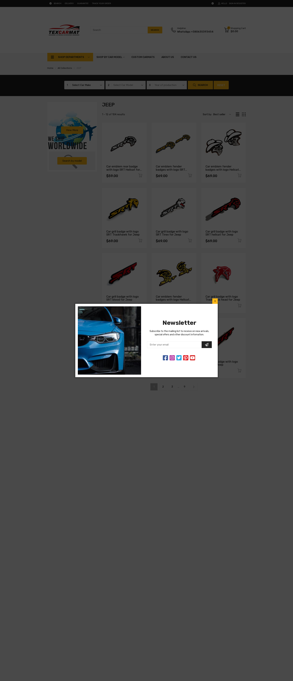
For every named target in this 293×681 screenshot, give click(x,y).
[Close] (215, 301)
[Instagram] (179, 358)
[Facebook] (165, 358)
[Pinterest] (186, 358)
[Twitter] (172, 358)
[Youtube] (193, 358)
